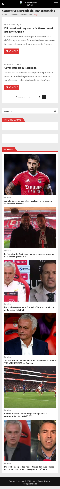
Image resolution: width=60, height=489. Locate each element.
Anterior (21, 97)
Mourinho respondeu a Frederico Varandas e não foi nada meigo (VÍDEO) (29, 308)
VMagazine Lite (30, 483)
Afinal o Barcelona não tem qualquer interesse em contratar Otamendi (28, 202)
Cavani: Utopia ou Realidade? (20, 67)
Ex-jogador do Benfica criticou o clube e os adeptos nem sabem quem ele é (29, 255)
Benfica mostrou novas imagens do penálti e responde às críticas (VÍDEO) (25, 414)
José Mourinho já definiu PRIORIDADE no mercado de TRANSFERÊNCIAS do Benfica (30, 361)
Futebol (7, 197)
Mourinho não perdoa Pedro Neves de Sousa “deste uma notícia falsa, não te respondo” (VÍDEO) (29, 468)
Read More (12, 51)
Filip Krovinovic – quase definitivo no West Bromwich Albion (28, 30)
